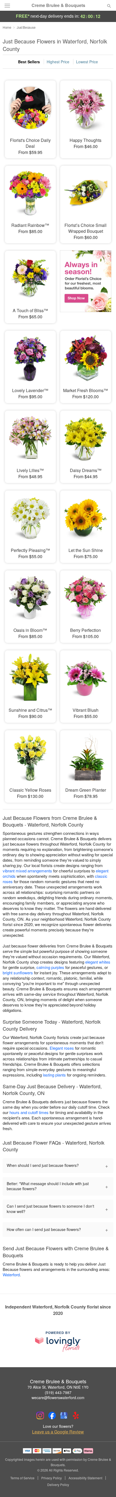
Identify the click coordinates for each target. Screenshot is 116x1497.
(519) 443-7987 (58, 1392)
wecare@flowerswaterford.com (58, 1397)
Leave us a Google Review (58, 1432)
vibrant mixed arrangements (27, 870)
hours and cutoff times (29, 1112)
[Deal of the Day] (85, 283)
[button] (104, 1485)
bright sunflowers (18, 972)
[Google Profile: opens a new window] (64, 1415)
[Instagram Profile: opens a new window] (40, 1415)
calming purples (50, 967)
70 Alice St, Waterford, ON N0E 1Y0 (58, 1387)
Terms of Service (22, 1478)
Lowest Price (87, 61)
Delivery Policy (58, 1484)
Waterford (11, 1274)
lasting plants (54, 1075)
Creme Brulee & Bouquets (58, 5)
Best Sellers (29, 61)
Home (7, 27)
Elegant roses (62, 1048)
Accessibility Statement (85, 1478)
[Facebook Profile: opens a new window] (52, 1415)
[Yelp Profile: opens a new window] (76, 1415)
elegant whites (97, 962)
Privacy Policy (51, 1478)
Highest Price (58, 61)
